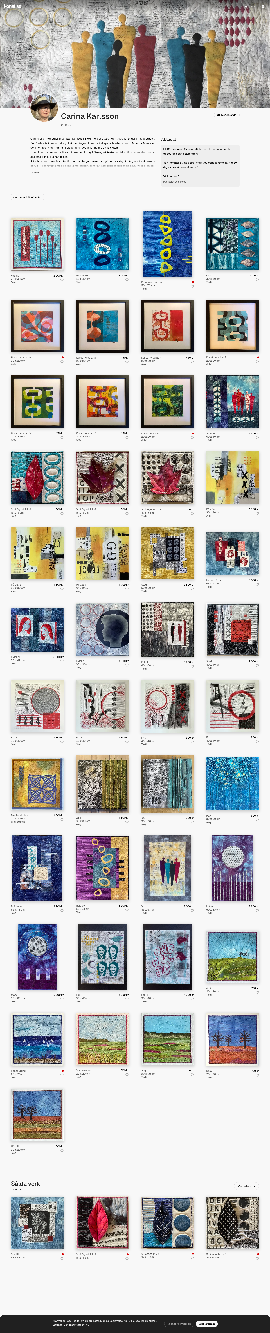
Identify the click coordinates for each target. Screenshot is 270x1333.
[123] (167, 784)
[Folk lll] (167, 957)
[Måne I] (37, 957)
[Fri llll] (37, 706)
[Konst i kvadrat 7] (167, 326)
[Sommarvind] (102, 1039)
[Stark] (232, 629)
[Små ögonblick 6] (37, 477)
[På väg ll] (37, 553)
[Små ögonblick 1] (167, 1223)
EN (253, 6)
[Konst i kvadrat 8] (102, 326)
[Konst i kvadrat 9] (37, 326)
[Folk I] (102, 957)
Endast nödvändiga (179, 1323)
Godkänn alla (207, 1323)
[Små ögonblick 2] (167, 477)
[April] (232, 957)
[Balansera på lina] (167, 244)
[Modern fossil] (232, 553)
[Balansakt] (102, 244)
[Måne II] (232, 868)
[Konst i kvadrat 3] (37, 401)
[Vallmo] (37, 244)
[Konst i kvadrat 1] (167, 401)
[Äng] (167, 1039)
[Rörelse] (102, 868)
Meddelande (228, 115)
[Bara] (232, 1039)
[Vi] (167, 868)
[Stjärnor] (232, 401)
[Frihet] (167, 629)
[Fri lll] (102, 706)
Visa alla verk (246, 1186)
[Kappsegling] (37, 1039)
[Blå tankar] (37, 868)
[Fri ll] (167, 706)
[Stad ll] (37, 1223)
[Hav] (232, 783)
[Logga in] (263, 6)
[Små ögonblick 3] (102, 1222)
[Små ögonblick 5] (232, 1223)
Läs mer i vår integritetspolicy (70, 1324)
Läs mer (35, 172)
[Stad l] (167, 553)
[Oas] (232, 244)
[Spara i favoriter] (61, 279)
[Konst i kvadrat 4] (232, 326)
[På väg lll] (102, 553)
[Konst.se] (13, 6)
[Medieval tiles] (37, 784)
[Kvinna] (102, 629)
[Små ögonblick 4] (102, 477)
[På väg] (232, 477)
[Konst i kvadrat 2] (102, 401)
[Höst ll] (37, 1115)
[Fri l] (232, 706)
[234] (102, 784)
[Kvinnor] (37, 630)
